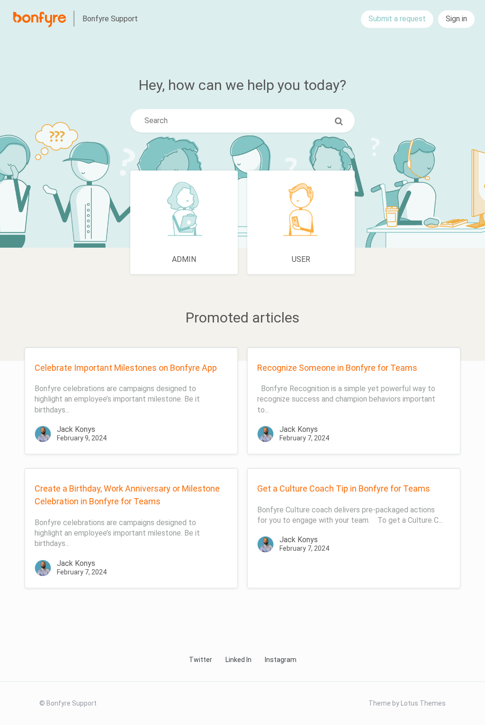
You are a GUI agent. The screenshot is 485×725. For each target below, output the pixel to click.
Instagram (280, 659)
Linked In (238, 659)
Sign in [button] (456, 18)
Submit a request (397, 18)
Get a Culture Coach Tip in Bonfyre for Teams (343, 488)
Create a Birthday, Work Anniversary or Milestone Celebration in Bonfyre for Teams (127, 494)
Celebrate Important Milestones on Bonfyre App (126, 368)
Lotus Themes (423, 703)
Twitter (200, 659)
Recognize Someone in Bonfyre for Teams (337, 368)
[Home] (45, 18)
